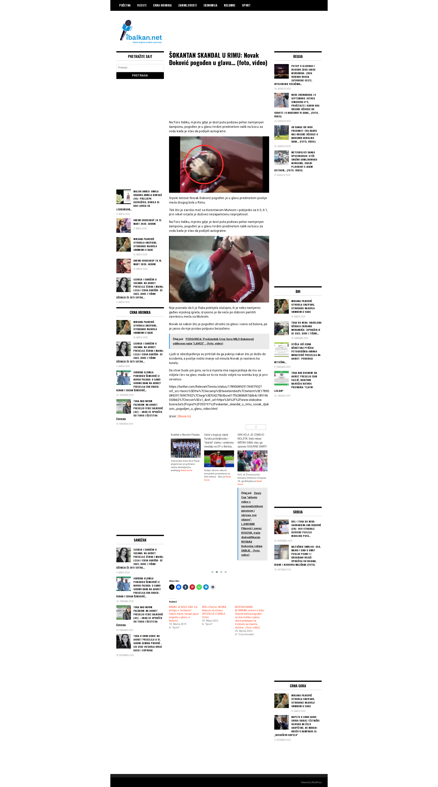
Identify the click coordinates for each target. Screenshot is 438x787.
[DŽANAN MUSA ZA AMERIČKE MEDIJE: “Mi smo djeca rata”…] (252, 457)
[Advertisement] (259, 24)
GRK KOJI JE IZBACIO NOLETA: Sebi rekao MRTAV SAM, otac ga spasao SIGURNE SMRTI (219, 440)
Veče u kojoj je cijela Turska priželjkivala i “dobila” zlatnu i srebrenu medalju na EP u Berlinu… (185, 440)
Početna (125, 5)
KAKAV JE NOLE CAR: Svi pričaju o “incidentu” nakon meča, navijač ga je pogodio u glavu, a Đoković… (184, 614)
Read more (255, 480)
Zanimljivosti (187, 5)
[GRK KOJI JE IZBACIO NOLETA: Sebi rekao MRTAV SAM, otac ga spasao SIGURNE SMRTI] (219, 461)
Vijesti (142, 5)
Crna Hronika (162, 5)
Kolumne (230, 5)
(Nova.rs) (184, 416)
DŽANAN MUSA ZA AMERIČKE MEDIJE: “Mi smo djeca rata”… (251, 438)
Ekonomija (210, 5)
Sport (246, 5)
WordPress (317, 782)
